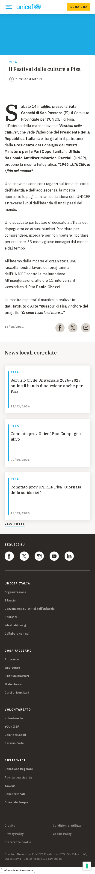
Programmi (12, 659)
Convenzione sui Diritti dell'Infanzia (30, 608)
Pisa (13, 62)
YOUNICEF (12, 726)
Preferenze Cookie (18, 842)
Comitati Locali (15, 735)
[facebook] (60, 328)
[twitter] (72, 328)
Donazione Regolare (19, 769)
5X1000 (10, 785)
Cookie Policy (62, 834)
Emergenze (12, 667)
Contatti (11, 617)
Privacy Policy (14, 834)
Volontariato (14, 718)
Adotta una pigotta (18, 777)
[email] (85, 328)
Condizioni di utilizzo (67, 825)
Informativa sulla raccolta (18, 870)
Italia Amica (13, 684)
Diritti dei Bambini (17, 676)
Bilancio (10, 600)
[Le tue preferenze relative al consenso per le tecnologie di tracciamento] (87, 866)
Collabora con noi (17, 633)
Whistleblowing (15, 625)
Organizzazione (15, 592)
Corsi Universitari (17, 692)
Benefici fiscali (15, 794)
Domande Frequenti (18, 802)
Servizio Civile (14, 743)
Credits (10, 825)
